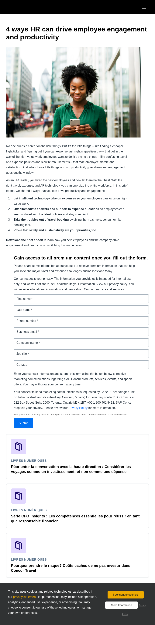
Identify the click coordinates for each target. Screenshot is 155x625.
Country (20, 362)
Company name (25, 340)
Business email (25, 329)
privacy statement (24, 596)
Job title (19, 351)
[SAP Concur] (23, 7)
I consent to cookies (125, 594)
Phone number (24, 318)
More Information (121, 605)
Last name (21, 307)
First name (21, 296)
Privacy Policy (78, 407)
